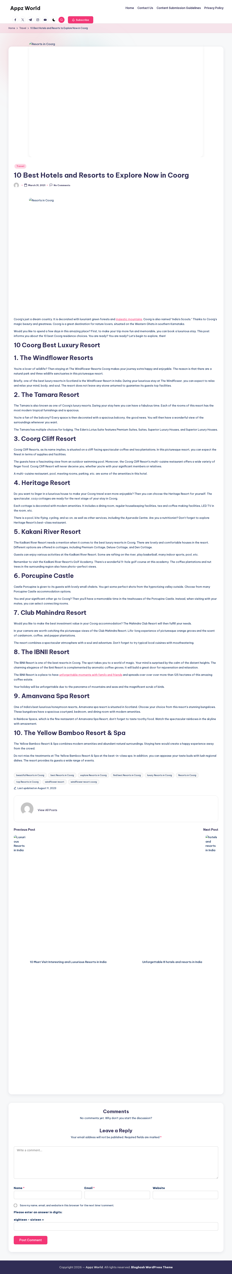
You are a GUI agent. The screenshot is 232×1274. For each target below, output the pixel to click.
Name (19, 1188)
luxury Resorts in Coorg (159, 775)
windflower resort (54, 781)
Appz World (25, 8)
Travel (20, 166)
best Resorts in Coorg (62, 775)
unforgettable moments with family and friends (90, 674)
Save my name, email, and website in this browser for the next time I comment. (67, 1205)
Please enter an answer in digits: (38, 1212)
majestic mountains (129, 319)
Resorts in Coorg (187, 775)
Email (89, 1188)
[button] (80, 19)
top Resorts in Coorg (27, 781)
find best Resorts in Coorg (127, 775)
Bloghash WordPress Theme (152, 1267)
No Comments (62, 185)
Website (159, 1188)
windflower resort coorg (84, 781)
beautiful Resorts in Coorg (30, 775)
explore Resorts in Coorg (93, 775)
